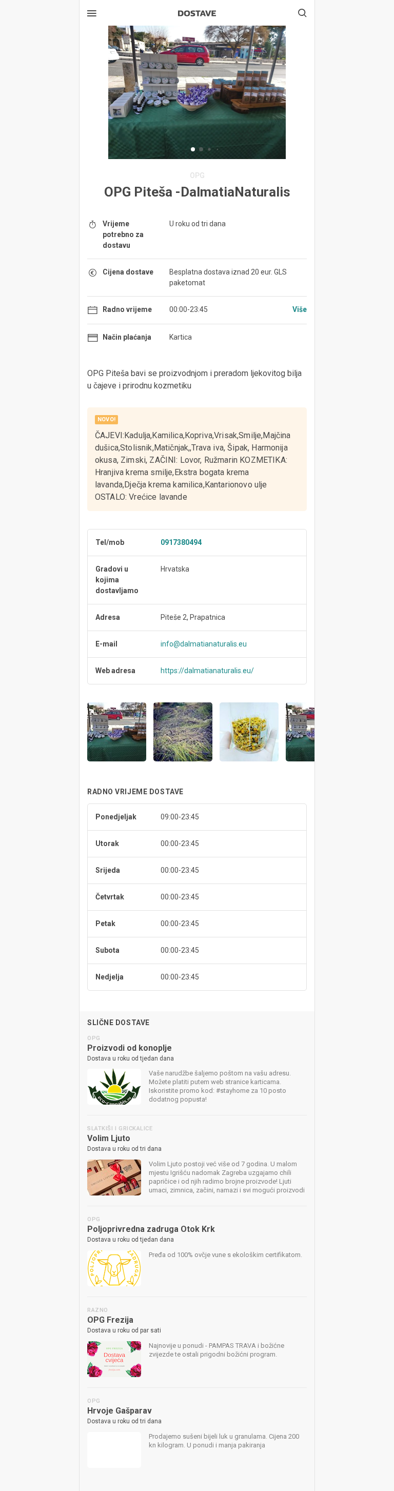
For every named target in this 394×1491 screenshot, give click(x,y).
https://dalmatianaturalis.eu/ (207, 670)
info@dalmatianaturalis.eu (204, 644)
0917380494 (181, 542)
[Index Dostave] (196, 12)
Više (299, 309)
